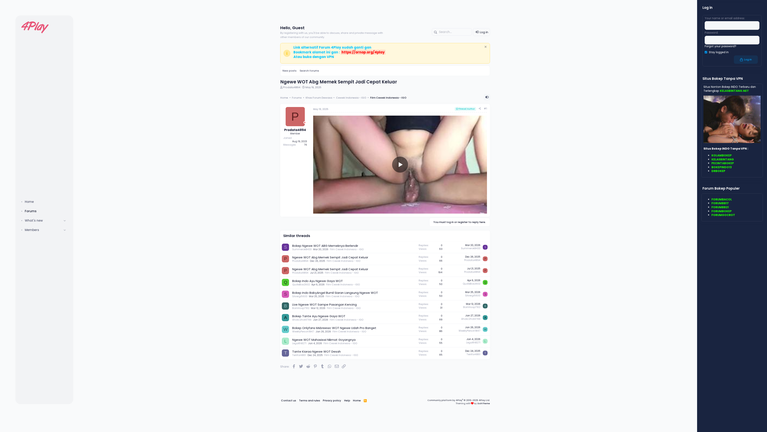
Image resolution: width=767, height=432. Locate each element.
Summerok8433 (302, 249)
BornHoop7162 (300, 308)
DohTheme (484, 403)
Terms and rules (309, 400)
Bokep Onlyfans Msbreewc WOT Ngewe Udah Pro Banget (334, 328)
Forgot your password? (720, 46)
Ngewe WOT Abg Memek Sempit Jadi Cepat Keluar (330, 257)
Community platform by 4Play (458, 400)
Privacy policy (332, 400)
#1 (485, 108)
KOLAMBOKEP (721, 155)
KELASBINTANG (722, 159)
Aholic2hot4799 (301, 319)
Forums (31, 211)
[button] (64, 220)
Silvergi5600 (299, 296)
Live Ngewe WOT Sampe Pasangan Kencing (324, 304)
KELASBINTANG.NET (734, 91)
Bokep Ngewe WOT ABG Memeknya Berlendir (325, 246)
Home (29, 202)
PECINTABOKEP (722, 163)
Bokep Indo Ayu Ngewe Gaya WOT (317, 281)
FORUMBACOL (721, 199)
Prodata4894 (291, 87)
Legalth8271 (299, 343)
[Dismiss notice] (485, 47)
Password (711, 33)
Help (347, 400)
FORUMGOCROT (723, 215)
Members (32, 230)
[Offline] (304, 122)
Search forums (309, 71)
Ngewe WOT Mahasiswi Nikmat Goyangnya (324, 340)
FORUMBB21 (720, 207)
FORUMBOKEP (721, 211)
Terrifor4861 (299, 355)
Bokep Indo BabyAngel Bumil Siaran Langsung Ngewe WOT (335, 293)
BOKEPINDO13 (721, 167)
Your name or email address (724, 18)
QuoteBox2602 (301, 284)
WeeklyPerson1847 (303, 331)
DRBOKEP (718, 171)
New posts (289, 71)
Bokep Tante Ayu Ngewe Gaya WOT (318, 316)
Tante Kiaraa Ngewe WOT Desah (316, 351)
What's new (34, 220)
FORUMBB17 (720, 203)
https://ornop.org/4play (363, 52)
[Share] (479, 108)
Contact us (288, 400)
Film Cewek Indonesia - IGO (347, 249)
